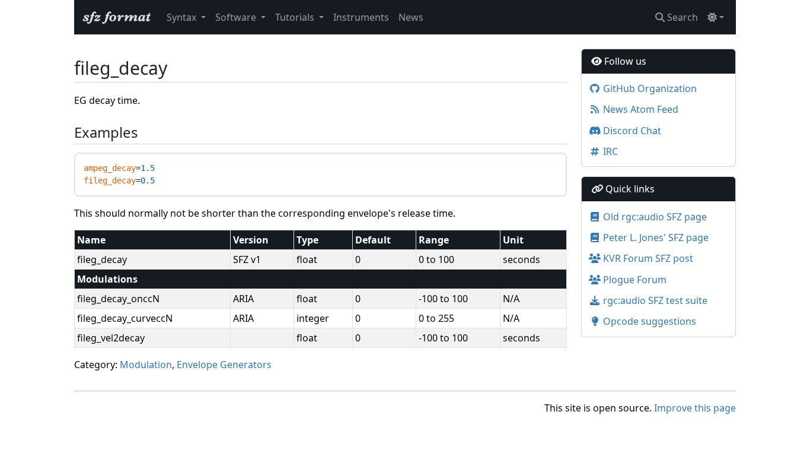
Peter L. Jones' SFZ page (655, 237)
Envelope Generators (224, 364)
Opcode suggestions (648, 321)
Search (681, 17)
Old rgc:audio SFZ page (654, 216)
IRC (609, 151)
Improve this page (695, 407)
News (410, 17)
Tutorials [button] (296, 17)
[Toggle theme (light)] (716, 17)
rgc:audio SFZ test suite (654, 300)
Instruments (361, 17)
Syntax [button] (183, 17)
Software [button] (237, 17)
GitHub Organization (649, 88)
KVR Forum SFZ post (647, 258)
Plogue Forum (634, 279)
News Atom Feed (639, 109)
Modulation (146, 364)
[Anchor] (68, 132)
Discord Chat (631, 130)
